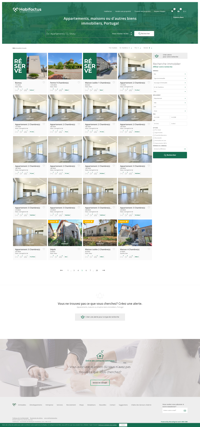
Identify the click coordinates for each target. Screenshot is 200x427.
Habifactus (108, 11)
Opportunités (158, 132)
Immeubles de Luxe (160, 140)
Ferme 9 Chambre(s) (59, 82)
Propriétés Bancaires (161, 135)
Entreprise (49, 405)
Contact (112, 405)
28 (96, 270)
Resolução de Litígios (36, 418)
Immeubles (22, 405)
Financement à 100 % (161, 143)
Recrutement (71, 405)
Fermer (123, 425)
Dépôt (53, 249)
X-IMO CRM (184, 422)
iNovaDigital (173, 422)
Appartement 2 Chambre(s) (132, 82)
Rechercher (145, 33)
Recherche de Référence (185, 149)
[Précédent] (61, 270)
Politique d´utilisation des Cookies (107, 425)
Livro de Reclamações (50, 418)
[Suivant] (103, 270)
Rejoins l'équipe (159, 11)
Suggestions (123, 405)
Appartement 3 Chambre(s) (132, 166)
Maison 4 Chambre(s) (129, 249)
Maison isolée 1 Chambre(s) (97, 82)
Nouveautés (158, 138)
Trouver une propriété (142, 11)
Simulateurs (91, 405)
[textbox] (170, 107)
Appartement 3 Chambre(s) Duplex (98, 207)
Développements (36, 405)
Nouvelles (102, 405)
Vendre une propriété (123, 11)
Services (60, 405)
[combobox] (170, 74)
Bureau (18, 82)
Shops (81, 405)
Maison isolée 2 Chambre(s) (97, 249)
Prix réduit (158, 130)
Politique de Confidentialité (20, 418)
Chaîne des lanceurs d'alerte (141, 405)
